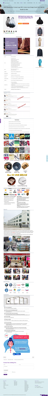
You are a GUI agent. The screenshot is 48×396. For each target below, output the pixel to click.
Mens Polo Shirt (26, 389)
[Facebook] (40, 0)
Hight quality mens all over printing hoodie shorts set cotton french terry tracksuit (40, 67)
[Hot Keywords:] (44, 3)
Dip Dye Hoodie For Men (10, 359)
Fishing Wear (26, 390)
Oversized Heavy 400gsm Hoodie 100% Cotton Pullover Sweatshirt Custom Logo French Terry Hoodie (40, 46)
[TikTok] (44, 0)
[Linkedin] (41, 0)
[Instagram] (42, 0)
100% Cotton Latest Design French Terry (18, 359)
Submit (5, 374)
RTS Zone (26, 391)
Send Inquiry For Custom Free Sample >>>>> (16, 89)
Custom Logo (5, 359)
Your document (6, 370)
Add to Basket (26, 23)
